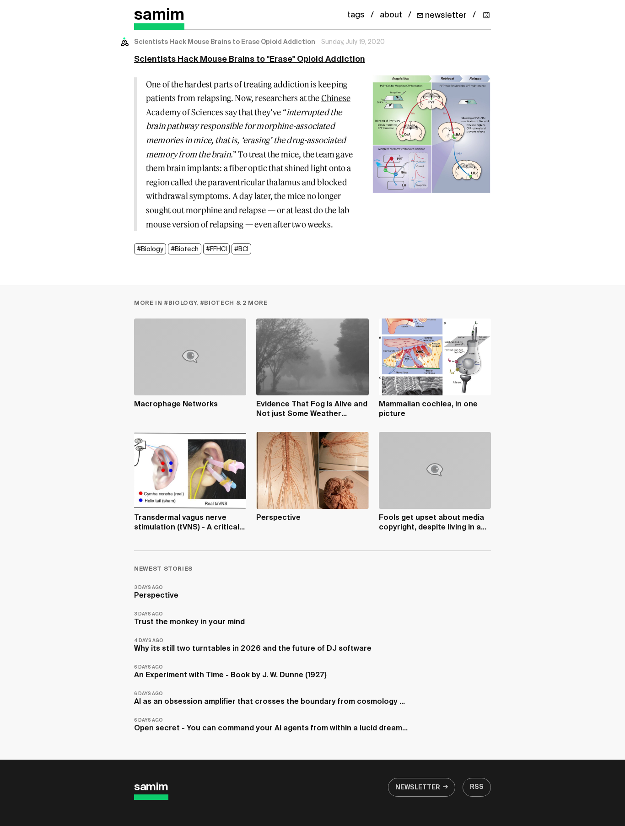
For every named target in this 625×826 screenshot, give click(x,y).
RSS (477, 787)
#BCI (241, 249)
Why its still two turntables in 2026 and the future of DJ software (253, 645)
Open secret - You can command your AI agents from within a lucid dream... (271, 725)
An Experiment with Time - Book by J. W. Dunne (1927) (230, 672)
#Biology (150, 249)
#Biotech (185, 249)
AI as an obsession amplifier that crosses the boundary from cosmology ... (269, 698)
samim (159, 15)
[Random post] (486, 15)
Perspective (156, 592)
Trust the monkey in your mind (189, 619)
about (391, 15)
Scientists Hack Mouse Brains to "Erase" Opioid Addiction (249, 59)
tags (356, 15)
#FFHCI (216, 249)
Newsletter (417, 787)
